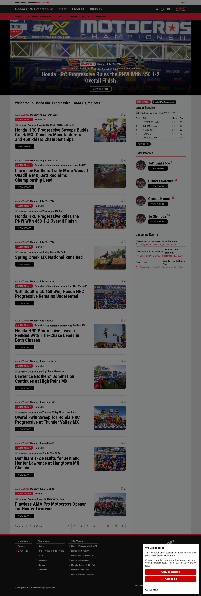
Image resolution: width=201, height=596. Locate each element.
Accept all (171, 578)
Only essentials (170, 572)
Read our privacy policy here (170, 564)
